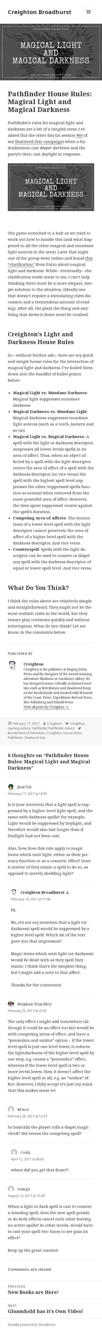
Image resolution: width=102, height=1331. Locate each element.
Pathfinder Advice (61, 728)
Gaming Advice (19, 728)
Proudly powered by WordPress (31, 1324)
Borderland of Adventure (26, 733)
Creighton (54, 723)
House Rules (72, 733)
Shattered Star (35, 737)
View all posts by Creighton (44, 707)
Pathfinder (39, 728)
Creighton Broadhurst (39, 12)
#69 (79, 135)
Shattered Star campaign (39, 141)
